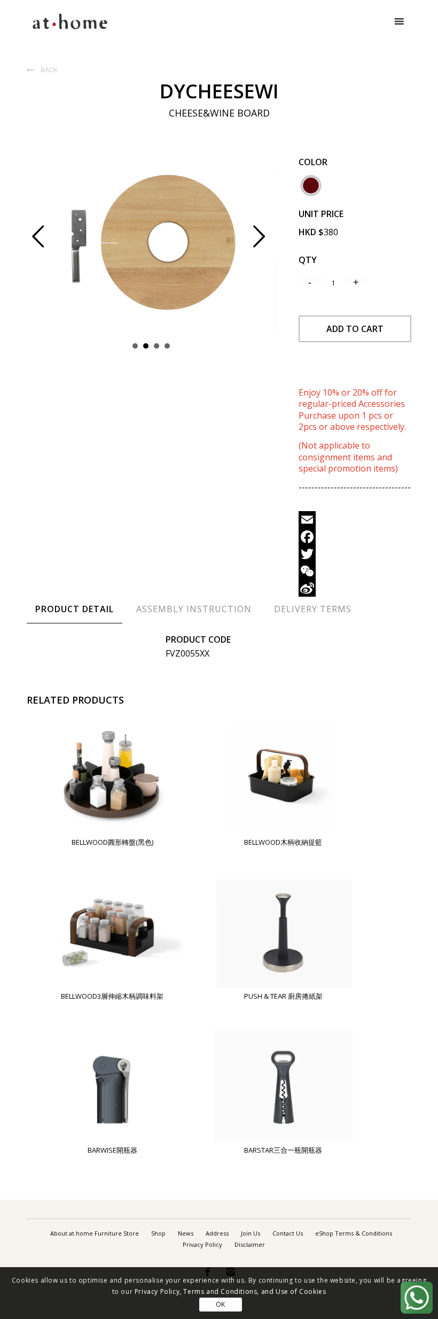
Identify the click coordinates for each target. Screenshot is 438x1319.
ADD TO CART (355, 329)
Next (267, 243)
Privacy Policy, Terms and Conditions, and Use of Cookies (230, 1291)
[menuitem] (94, 1233)
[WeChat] (355, 571)
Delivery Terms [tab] (312, 609)
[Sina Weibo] (355, 588)
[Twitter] (355, 553)
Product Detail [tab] (74, 609)
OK (220, 1304)
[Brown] (310, 185)
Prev (46, 243)
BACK (42, 69)
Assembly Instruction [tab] (194, 609)
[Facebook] (355, 536)
